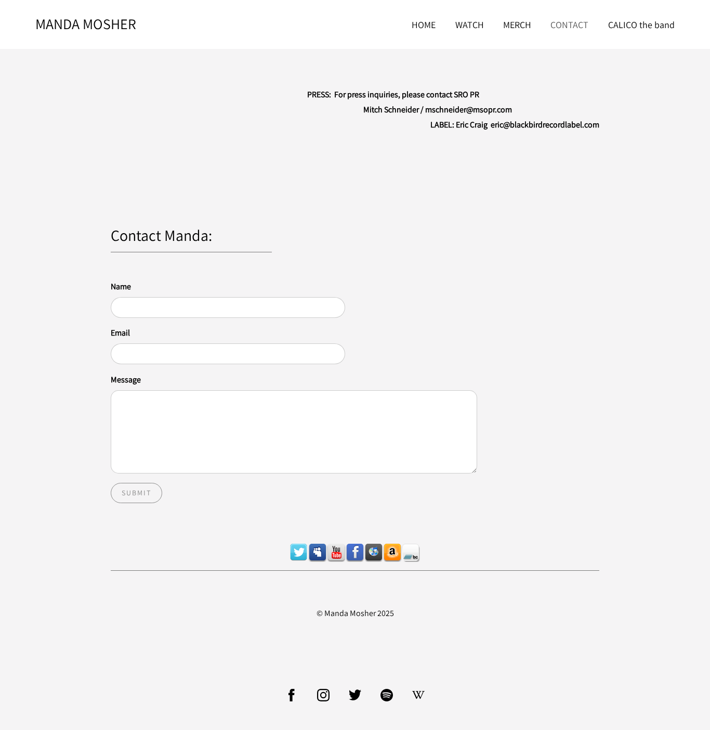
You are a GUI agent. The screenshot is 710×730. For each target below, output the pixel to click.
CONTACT (569, 25)
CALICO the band (641, 25)
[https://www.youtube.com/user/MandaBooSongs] (336, 552)
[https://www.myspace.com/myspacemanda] (317, 552)
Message (126, 379)
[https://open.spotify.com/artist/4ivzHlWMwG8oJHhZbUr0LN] (386, 695)
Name (121, 286)
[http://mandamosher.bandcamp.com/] (411, 552)
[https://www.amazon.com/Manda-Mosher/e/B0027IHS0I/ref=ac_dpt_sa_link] (392, 552)
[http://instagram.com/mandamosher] (323, 695)
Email (120, 332)
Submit (136, 492)
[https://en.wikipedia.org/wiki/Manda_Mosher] (418, 695)
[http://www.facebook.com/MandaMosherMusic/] (291, 695)
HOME (424, 25)
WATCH (469, 25)
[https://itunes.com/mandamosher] (373, 552)
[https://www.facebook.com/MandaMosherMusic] (355, 552)
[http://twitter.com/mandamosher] (355, 695)
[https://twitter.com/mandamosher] (299, 552)
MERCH (517, 25)
